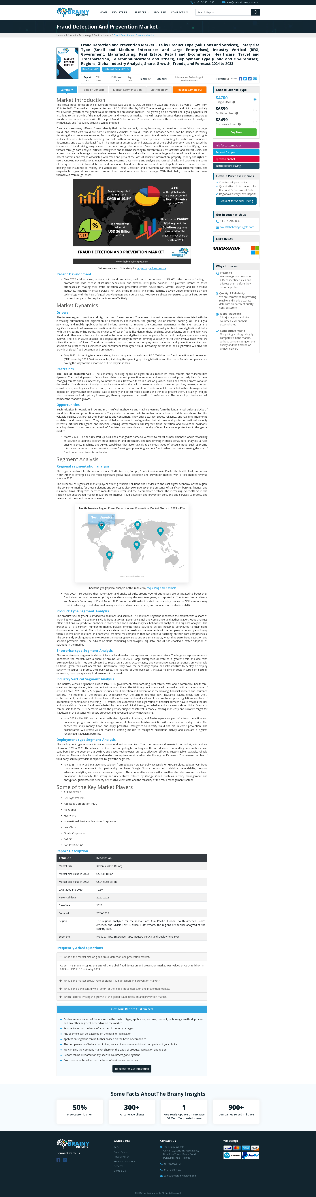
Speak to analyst (225, 159)
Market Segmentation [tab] (127, 89)
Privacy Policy (121, 1156)
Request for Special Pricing (236, 201)
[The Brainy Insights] (73, 12)
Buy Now (236, 132)
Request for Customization (132, 1068)
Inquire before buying (228, 165)
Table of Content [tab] (93, 89)
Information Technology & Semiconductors (88, 35)
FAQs (117, 1147)
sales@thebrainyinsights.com (242, 2)
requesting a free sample (151, 268)
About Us (159, 12)
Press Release (122, 1152)
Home (104, 12)
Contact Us (179, 12)
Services (141, 12)
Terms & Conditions (125, 1161)
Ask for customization (229, 145)
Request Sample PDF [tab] (190, 89)
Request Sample (225, 152)
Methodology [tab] (159, 89)
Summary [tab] (67, 89)
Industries (120, 12)
